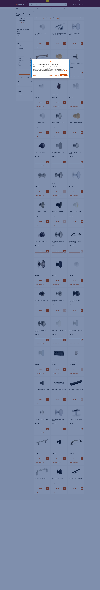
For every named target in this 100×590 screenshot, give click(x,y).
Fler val (34, 75)
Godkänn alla (63, 75)
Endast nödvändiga (53, 75)
